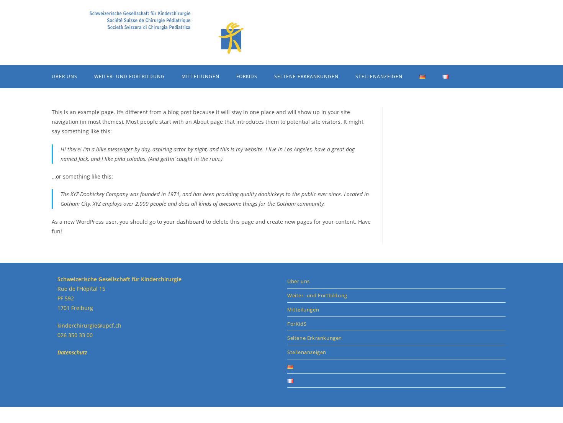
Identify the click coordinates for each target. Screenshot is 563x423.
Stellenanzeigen (306, 352)
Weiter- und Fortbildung (317, 295)
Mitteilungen (303, 309)
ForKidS (296, 323)
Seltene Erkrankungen (314, 337)
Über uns (298, 281)
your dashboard (184, 221)
